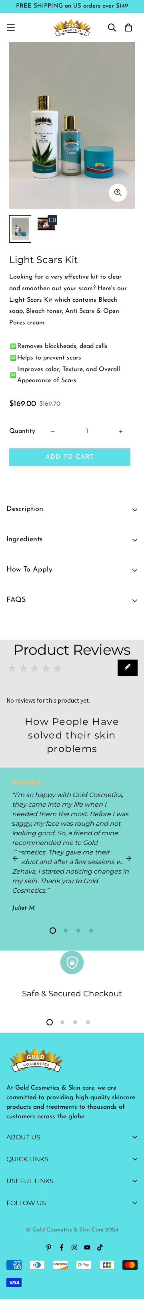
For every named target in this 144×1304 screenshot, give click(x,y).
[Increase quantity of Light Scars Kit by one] (121, 431)
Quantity (22, 431)
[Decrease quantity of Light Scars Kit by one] (53, 431)
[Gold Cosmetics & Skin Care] (72, 27)
